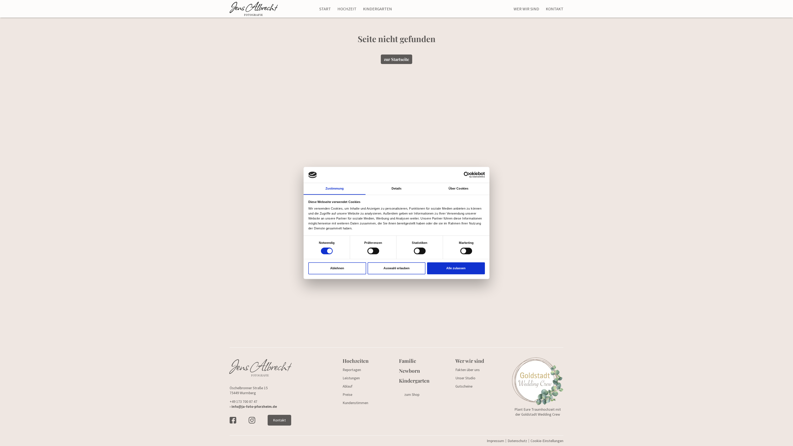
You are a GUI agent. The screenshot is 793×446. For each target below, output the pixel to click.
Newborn (409, 370)
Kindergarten (377, 8)
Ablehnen (337, 268)
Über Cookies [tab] (458, 188)
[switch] (373, 251)
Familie (407, 360)
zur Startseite (396, 59)
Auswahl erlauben (396, 268)
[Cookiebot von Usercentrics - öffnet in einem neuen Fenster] (467, 175)
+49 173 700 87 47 (243, 401)
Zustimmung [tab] (334, 188)
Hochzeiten (356, 360)
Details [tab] (397, 188)
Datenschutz (517, 440)
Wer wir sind (526, 8)
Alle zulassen (455, 268)
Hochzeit (346, 8)
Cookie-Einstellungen (547, 441)
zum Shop (411, 394)
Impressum (495, 440)
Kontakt (554, 8)
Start (325, 8)
